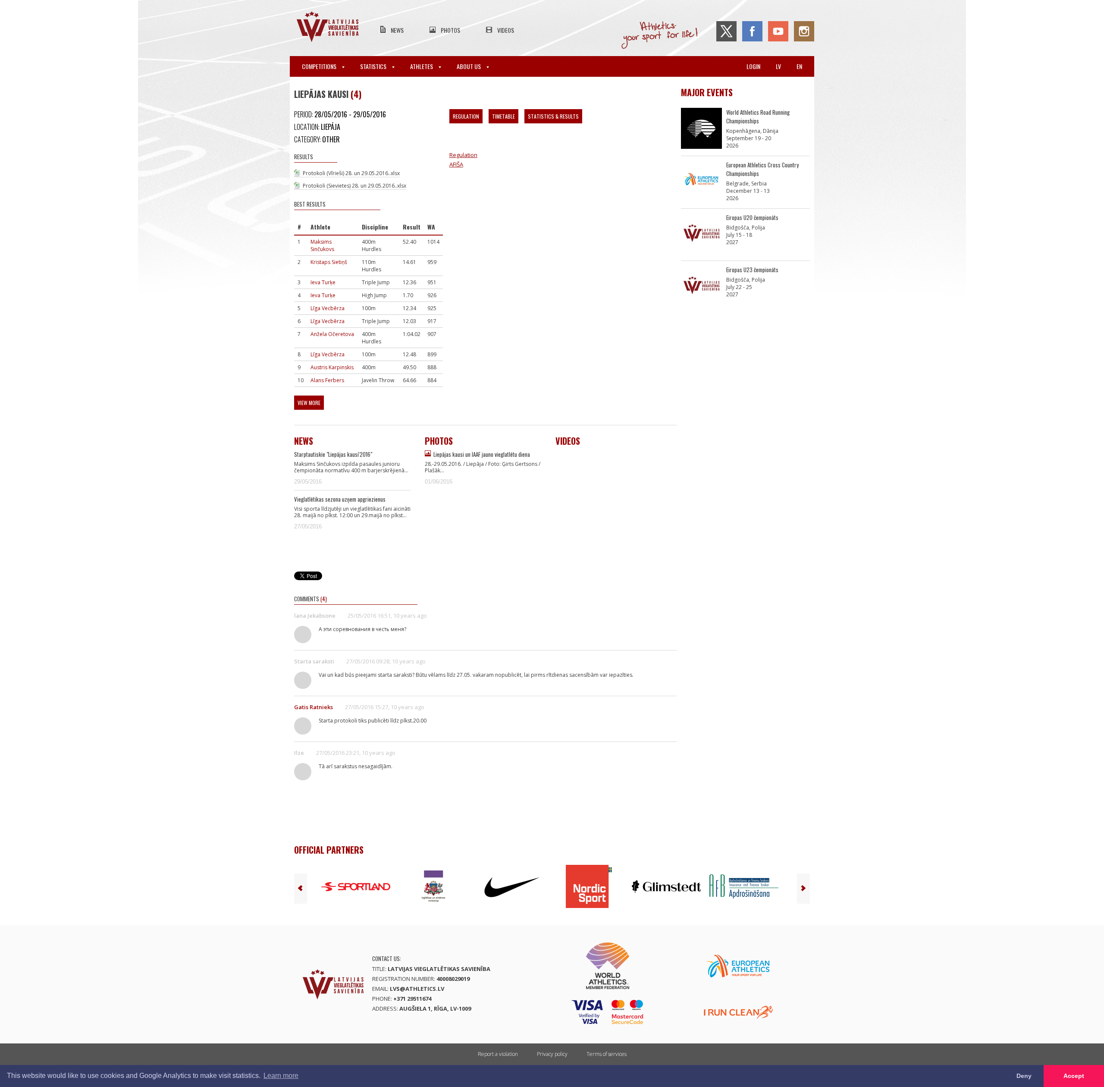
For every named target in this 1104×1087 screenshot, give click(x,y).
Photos (450, 30)
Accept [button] (1073, 1075)
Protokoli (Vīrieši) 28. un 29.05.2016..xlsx (351, 173)
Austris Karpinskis (332, 367)
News (397, 30)
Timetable (503, 116)
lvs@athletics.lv (417, 989)
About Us (469, 66)
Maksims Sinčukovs (322, 245)
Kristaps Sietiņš (328, 262)
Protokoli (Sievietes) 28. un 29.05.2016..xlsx (354, 185)
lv (778, 66)
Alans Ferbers (327, 380)
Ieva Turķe (323, 282)
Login (753, 66)
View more (309, 402)
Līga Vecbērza (327, 308)
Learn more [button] (280, 1075)
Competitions (320, 66)
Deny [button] (1024, 1075)
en (799, 66)
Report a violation (498, 1054)
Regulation (466, 116)
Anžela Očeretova (332, 334)
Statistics (374, 66)
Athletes (422, 66)
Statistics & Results (553, 116)
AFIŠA (456, 164)
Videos (505, 30)
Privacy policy (552, 1054)
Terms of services (606, 1054)
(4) (356, 94)
